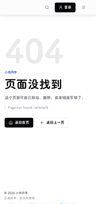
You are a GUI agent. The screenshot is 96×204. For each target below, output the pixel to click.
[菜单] (83, 7)
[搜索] (46, 7)
